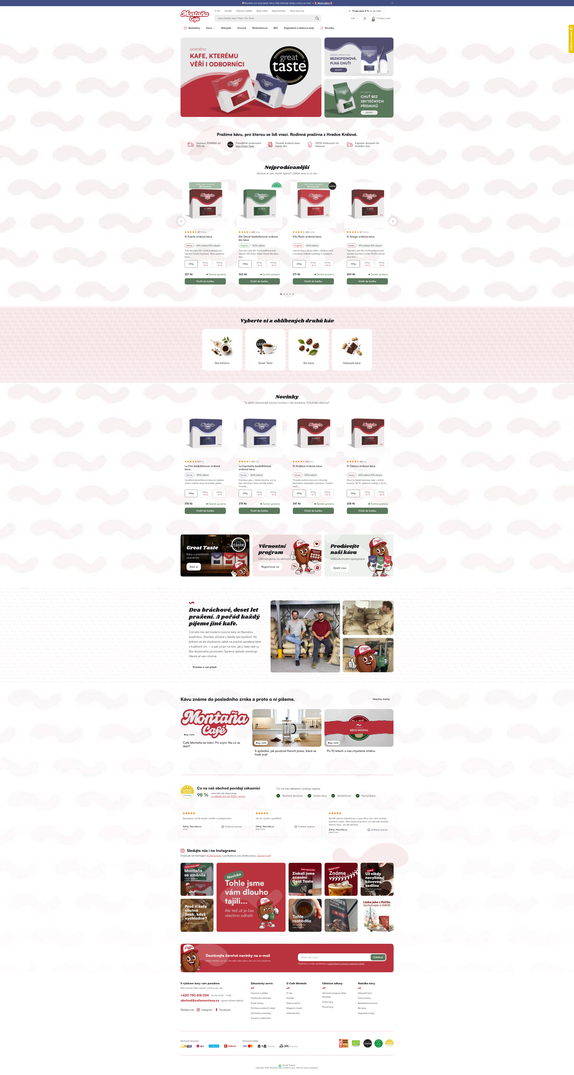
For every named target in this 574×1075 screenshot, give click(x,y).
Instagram (206, 1009)
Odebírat (378, 957)
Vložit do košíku (205, 281)
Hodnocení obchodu (261, 998)
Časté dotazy (257, 1003)
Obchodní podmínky (261, 1013)
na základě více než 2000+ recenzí (228, 796)
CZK (353, 18)
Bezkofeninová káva (367, 1003)
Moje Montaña (278, 11)
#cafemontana (214, 855)
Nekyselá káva (365, 993)
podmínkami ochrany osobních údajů (346, 963)
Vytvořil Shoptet (288, 1065)
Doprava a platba (244, 11)
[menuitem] (192, 28)
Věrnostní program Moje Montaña (334, 995)
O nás (217, 11)
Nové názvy (323, 3)
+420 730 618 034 (195, 995)
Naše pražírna (293, 1003)
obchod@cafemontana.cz (200, 1000)
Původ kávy (327, 1006)
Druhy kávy (327, 1001)
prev (181, 221)
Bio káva (362, 1008)
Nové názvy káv (297, 11)
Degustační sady (366, 1013)
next (393, 221)
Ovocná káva (364, 998)
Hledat (317, 18)
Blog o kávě (262, 11)
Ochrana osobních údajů (263, 1008)
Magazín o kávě (294, 1008)
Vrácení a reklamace (261, 1018)
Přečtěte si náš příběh (205, 667)
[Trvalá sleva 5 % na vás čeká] (364, 18)
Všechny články (381, 699)
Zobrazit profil (264, 855)
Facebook (225, 1009)
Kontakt (228, 11)
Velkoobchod (293, 1013)
